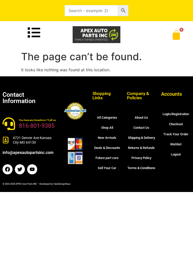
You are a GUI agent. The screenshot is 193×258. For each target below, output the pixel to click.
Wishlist (175, 144)
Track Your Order (175, 134)
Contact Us (141, 128)
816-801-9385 (37, 125)
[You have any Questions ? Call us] (9, 123)
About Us (141, 117)
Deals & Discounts (107, 148)
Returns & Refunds (141, 148)
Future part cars (107, 158)
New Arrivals (107, 138)
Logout (176, 154)
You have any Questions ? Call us (37, 120)
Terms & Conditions (141, 168)
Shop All (107, 128)
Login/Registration (176, 114)
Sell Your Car (107, 168)
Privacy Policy (141, 158)
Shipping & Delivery (141, 138)
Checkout (176, 124)
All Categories (107, 117)
